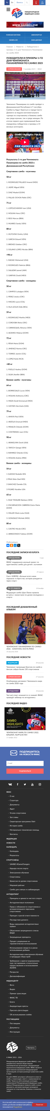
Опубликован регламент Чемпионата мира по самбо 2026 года (24, 682)
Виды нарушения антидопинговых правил (24, 925)
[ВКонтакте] (7, 545)
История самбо (16, 826)
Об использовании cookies (21, 1015)
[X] (18, 545)
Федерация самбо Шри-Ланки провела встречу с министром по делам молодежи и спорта (24, 595)
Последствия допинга (19, 920)
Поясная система (13, 35)
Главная (9, 47)
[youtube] (32, 784)
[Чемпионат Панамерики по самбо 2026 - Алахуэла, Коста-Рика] (25, 628)
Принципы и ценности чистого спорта (26, 898)
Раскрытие (14, 972)
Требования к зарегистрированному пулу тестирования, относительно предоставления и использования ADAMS (24, 964)
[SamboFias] (12, 1047)
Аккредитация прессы (19, 1006)
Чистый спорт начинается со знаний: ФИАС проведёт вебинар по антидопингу (24, 696)
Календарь (11, 847)
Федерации (11, 839)
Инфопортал (36, 35)
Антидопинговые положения (22, 903)
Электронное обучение (19, 873)
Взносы (20, 2)
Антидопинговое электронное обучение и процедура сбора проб (26, 956)
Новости (20, 47)
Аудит (12, 809)
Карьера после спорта (19, 868)
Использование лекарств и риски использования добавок (23, 949)
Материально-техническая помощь (24, 830)
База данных (36, 40)
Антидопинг (12, 894)
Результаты (14, 855)
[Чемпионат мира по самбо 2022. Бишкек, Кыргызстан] (25, 718)
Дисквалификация (17, 976)
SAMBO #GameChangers (20, 864)
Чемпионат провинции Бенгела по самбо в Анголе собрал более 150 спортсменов (24, 668)
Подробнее (17, 1107)
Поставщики (12, 1019)
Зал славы (14, 817)
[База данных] (42, 2)
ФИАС (8, 792)
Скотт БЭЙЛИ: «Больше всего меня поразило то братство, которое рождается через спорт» (24, 578)
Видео (12, 989)
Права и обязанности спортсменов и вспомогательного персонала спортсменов (25, 909)
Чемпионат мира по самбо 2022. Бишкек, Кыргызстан (22, 734)
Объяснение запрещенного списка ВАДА (24, 932)
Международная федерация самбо (32, 13)
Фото (12, 985)
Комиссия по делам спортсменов (24, 881)
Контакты (14, 834)
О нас (12, 796)
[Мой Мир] (15, 545)
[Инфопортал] (36, 2)
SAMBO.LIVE (13, 40)
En (12, 2)
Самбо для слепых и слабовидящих (25, 890)
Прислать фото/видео (19, 1010)
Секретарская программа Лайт (22, 822)
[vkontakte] (10, 784)
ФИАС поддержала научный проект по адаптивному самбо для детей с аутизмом (24, 563)
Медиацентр (12, 981)
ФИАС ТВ (14, 998)
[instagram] (40, 784)
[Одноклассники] (11, 545)
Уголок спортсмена (18, 813)
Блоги (12, 1002)
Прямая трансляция (18, 994)
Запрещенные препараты (20, 937)
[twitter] (25, 784)
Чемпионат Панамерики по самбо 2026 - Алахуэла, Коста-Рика (23, 648)
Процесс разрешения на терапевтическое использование (23, 943)
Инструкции (15, 1032)
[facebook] (18, 784)
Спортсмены (12, 860)
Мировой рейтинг (17, 885)
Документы (14, 805)
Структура (14, 800)
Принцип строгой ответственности (24, 916)
